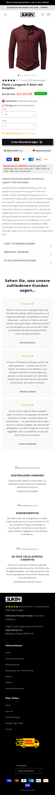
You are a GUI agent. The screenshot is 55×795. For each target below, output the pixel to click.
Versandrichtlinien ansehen (27, 491)
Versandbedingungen (14, 688)
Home (7, 705)
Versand (8, 676)
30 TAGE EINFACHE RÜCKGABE (28, 261)
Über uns (9, 711)
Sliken (28, 790)
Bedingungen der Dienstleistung (19, 670)
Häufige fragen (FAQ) (14, 723)
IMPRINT (9, 682)
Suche (8, 652)
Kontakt (8, 729)
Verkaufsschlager (12, 717)
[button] (5, 14)
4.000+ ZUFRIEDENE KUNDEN (28, 244)
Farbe (4, 109)
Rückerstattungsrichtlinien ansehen (27, 582)
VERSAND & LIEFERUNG (28, 253)
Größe (4, 121)
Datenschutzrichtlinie (14, 658)
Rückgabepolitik (12, 664)
